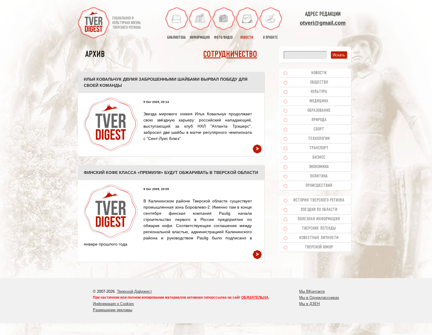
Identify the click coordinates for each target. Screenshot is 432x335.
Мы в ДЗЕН (309, 304)
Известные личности (319, 238)
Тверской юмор (319, 247)
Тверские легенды (319, 228)
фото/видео (223, 38)
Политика (319, 176)
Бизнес (318, 157)
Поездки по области (319, 210)
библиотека (176, 38)
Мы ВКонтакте (312, 291)
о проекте (270, 38)
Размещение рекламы (112, 310)
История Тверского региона (318, 200)
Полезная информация (319, 219)
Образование (319, 111)
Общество (319, 82)
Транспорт (319, 148)
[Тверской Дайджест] (93, 23)
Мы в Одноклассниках (319, 297)
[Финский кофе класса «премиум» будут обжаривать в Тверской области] (111, 211)
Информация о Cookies (113, 304)
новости (246, 38)
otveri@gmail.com (323, 23)
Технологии (319, 139)
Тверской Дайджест (134, 291)
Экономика (319, 167)
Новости (318, 73)
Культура (319, 92)
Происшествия (319, 186)
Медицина (318, 101)
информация (200, 38)
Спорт (319, 129)
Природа (319, 120)
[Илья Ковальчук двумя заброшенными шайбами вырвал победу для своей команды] (111, 124)
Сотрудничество (230, 55)
